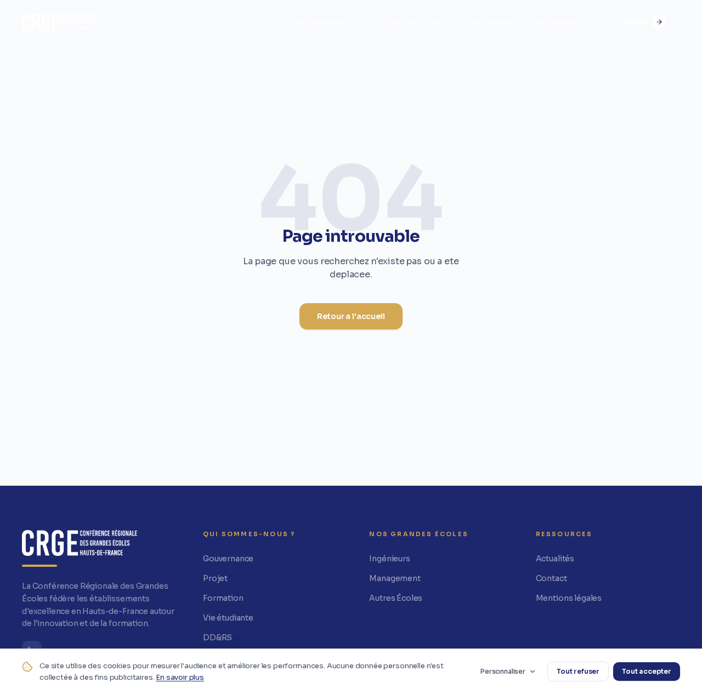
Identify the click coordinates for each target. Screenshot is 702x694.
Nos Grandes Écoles (403, 21)
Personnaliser (502, 671)
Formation (223, 598)
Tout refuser (578, 671)
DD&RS (217, 637)
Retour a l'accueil (350, 316)
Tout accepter (646, 671)
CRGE (252, 21)
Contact (631, 21)
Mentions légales (569, 598)
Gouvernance (318, 21)
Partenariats (557, 21)
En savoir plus (180, 677)
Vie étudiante (228, 618)
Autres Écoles (395, 598)
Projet (215, 578)
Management (394, 578)
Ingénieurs (389, 559)
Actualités (493, 21)
